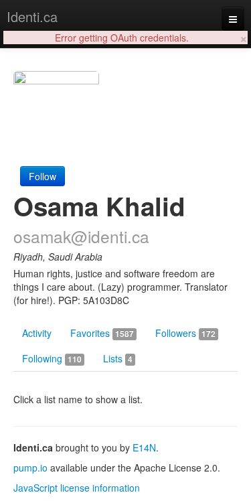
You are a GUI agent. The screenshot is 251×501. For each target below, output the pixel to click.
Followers (185, 333)
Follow (42, 176)
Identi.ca (32, 16)
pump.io (30, 467)
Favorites (102, 333)
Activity (37, 333)
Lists (118, 358)
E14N (144, 447)
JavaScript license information (76, 487)
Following (52, 358)
